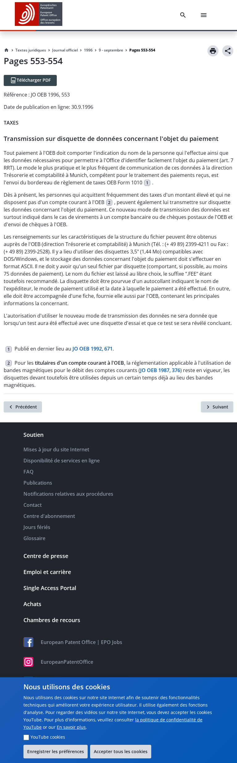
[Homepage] (6, 50)
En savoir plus (71, 727)
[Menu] (205, 15)
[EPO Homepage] (38, 15)
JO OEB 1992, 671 (93, 349)
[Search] (184, 15)
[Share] (227, 50)
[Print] (212, 50)
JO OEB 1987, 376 (160, 370)
